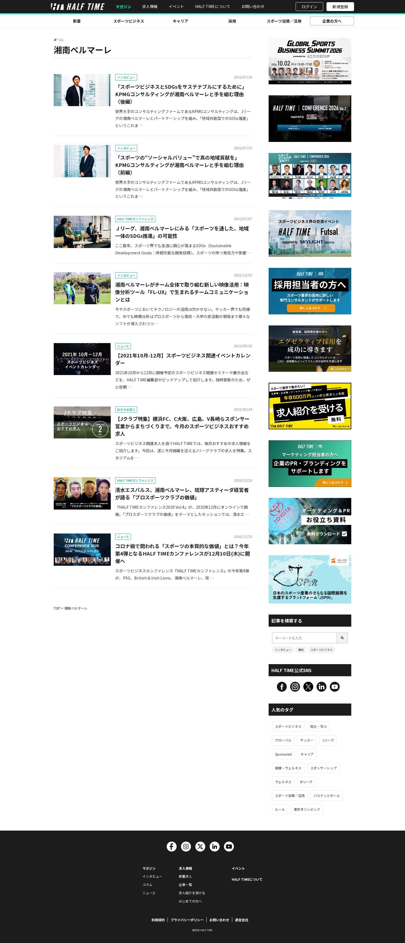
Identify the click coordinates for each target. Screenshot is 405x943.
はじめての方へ (190, 901)
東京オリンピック (307, 809)
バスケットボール (327, 795)
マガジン (123, 6)
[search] (342, 637)
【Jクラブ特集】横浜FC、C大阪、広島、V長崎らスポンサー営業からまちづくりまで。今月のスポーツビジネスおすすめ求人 (182, 426)
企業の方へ (332, 21)
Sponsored (283, 754)
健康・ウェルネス (288, 768)
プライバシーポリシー (187, 919)
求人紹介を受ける (192, 892)
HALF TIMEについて (212, 6)
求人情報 (150, 6)
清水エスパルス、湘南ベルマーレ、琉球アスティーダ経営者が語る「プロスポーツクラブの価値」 (182, 493)
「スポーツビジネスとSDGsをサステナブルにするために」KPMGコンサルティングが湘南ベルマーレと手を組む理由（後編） (181, 94)
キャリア (180, 21)
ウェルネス (283, 781)
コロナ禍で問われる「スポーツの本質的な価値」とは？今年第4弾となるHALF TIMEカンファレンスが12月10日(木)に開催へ (182, 553)
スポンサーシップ (323, 768)
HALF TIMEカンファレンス (135, 219)
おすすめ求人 (126, 409)
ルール (280, 809)
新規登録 (340, 6)
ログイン (309, 6)
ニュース (123, 346)
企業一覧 (185, 884)
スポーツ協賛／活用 (284, 21)
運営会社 (241, 919)
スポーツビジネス (128, 21)
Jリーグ (328, 740)
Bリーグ (306, 781)
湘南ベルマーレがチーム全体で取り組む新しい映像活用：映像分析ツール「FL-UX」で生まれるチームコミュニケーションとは (182, 292)
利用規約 (158, 919)
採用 (232, 21)
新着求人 (185, 876)
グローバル (283, 740)
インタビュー (126, 77)
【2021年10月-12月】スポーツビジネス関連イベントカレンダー (182, 359)
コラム (147, 884)
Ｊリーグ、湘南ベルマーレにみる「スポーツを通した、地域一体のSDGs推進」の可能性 (182, 232)
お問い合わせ (252, 6)
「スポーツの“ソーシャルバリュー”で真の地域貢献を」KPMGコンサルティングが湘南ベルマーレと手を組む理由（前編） (179, 165)
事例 (301, 650)
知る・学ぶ (318, 726)
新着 (77, 21)
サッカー (307, 740)
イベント (176, 6)
